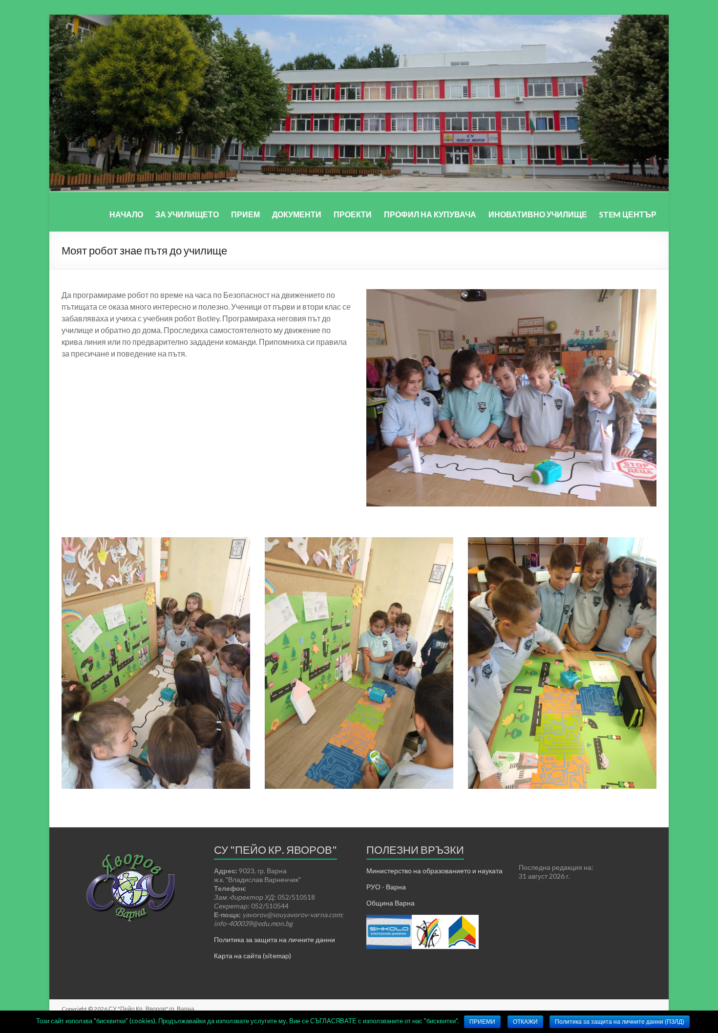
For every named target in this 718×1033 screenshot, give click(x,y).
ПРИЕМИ (482, 1021)
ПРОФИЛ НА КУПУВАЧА (430, 214)
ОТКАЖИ (525, 1021)
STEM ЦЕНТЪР (627, 214)
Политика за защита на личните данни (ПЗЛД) (619, 1021)
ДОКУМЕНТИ (296, 214)
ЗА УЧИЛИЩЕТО (187, 214)
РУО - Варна (386, 887)
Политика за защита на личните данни (274, 939)
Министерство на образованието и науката (434, 870)
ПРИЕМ (245, 214)
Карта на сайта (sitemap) (252, 955)
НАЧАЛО (126, 214)
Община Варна (390, 903)
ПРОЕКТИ (353, 214)
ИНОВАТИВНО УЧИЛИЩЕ (537, 214)
